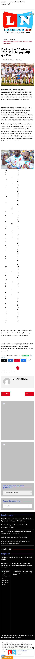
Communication (20, 2)
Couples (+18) (5, 4)
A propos (11, 2)
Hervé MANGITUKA (8, 60)
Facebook (1, 7)
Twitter (5, 7)
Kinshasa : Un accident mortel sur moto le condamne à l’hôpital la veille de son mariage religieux (16, 565)
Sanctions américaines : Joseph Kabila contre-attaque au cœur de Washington (15, 542)
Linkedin (13, 371)
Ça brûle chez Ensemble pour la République (14, 537)
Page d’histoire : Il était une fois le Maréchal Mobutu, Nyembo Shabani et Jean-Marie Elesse (17, 520)
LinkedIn (8, 7)
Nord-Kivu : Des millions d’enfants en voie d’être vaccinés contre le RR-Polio (16, 532)
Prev (7, 394)
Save (17, 368)
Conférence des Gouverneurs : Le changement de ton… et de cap (23, 572)
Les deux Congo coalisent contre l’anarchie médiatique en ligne (14, 526)
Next (27, 394)
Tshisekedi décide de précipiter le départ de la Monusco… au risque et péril (17, 636)
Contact (4, 2)
